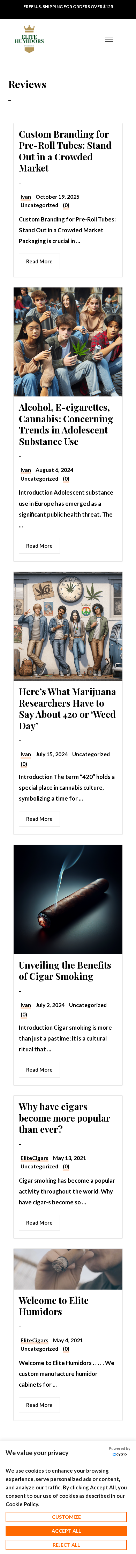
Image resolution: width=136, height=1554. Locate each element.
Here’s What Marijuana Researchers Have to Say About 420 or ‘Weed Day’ (67, 708)
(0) (66, 205)
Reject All (66, 1545)
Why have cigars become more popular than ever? (64, 1117)
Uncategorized (39, 205)
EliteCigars (34, 1157)
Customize (66, 1517)
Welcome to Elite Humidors (54, 1306)
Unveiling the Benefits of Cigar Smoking (65, 971)
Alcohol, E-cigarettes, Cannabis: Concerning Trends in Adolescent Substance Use (66, 424)
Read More (39, 261)
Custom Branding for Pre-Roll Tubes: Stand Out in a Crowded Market (65, 151)
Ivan (26, 196)
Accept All (66, 1531)
